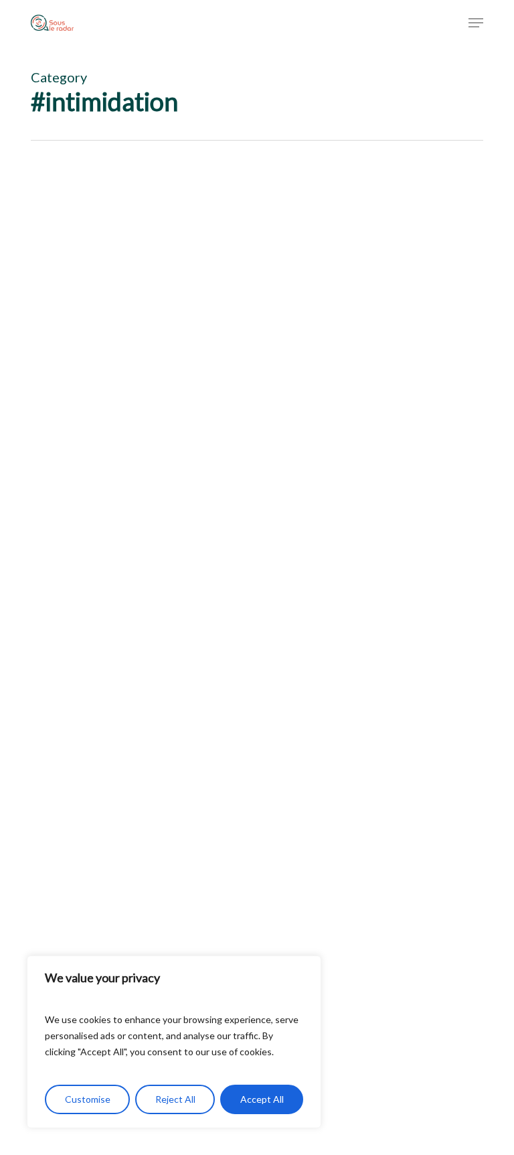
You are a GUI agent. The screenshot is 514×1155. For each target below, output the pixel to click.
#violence (218, 747)
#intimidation (78, 747)
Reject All (175, 1099)
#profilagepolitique (151, 747)
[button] (475, 22)
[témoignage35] (252, 515)
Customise (87, 1099)
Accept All (262, 1099)
